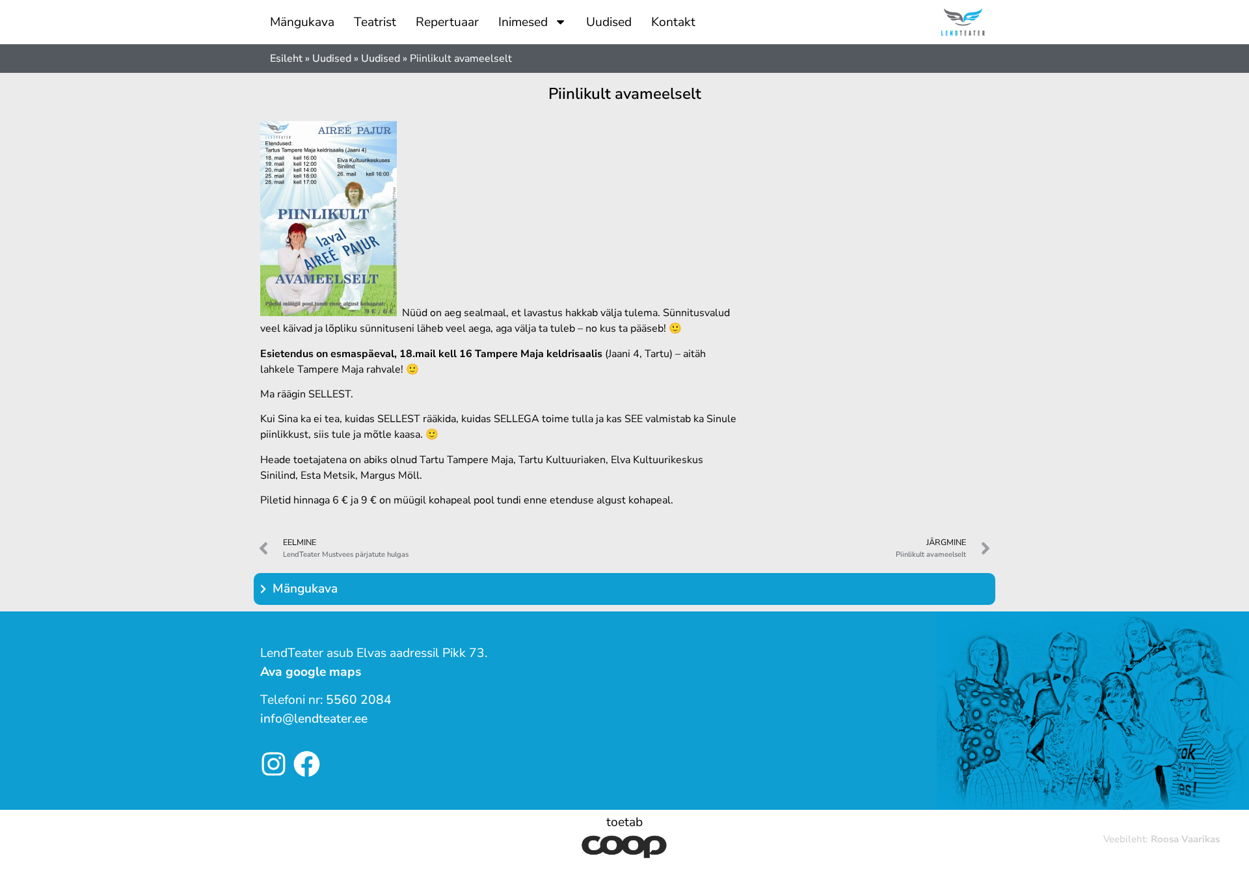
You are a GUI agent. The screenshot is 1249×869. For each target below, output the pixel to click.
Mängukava (302, 22)
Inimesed (523, 22)
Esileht (286, 58)
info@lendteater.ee (314, 718)
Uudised (609, 22)
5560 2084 (359, 699)
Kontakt (673, 22)
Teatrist (375, 22)
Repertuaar (447, 22)
